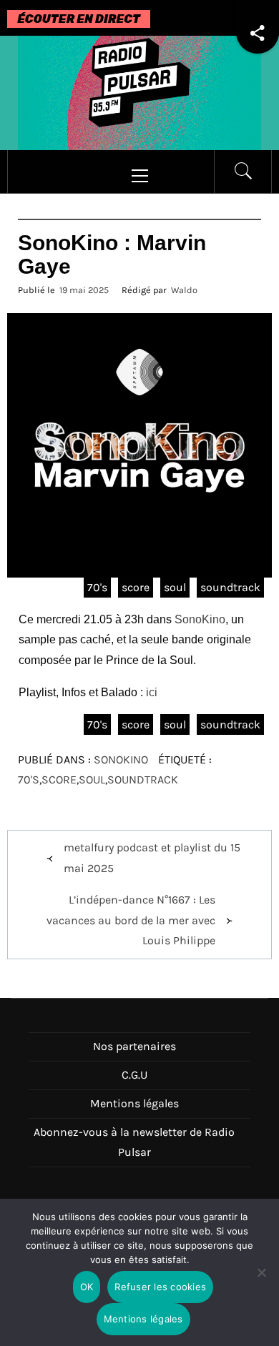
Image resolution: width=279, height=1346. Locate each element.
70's (97, 587)
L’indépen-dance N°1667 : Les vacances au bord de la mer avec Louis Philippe (130, 920)
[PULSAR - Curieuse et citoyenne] (139, 92)
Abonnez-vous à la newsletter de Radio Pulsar (134, 1142)
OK (87, 1286)
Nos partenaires (134, 1046)
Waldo (184, 289)
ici (151, 692)
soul (175, 587)
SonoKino (200, 619)
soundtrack (230, 587)
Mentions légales (134, 1103)
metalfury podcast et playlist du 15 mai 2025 (152, 858)
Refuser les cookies (160, 1286)
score (136, 587)
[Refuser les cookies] (261, 1281)
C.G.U (134, 1075)
